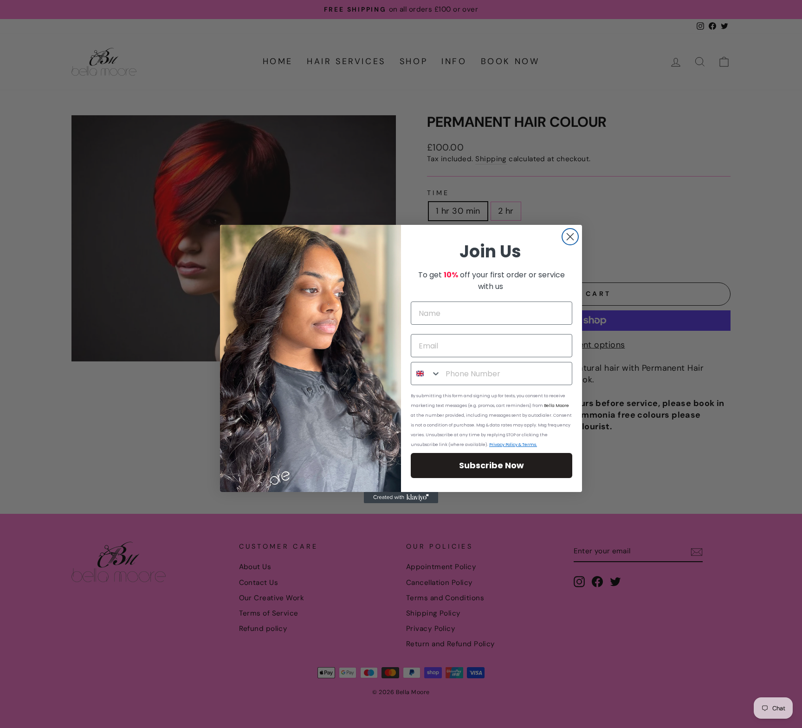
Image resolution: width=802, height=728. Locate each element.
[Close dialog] (570, 237)
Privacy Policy (503, 444)
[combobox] (426, 373)
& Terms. (527, 444)
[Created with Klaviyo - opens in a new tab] (401, 497)
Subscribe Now (491, 465)
